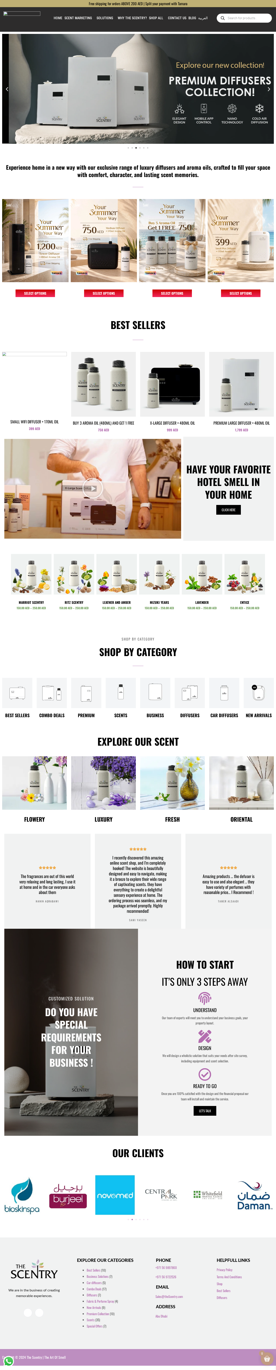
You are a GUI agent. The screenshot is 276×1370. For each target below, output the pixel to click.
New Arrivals (259, 715)
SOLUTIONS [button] (105, 18)
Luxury (104, 819)
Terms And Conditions (229, 1276)
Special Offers (95, 1326)
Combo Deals (51, 715)
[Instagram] (39, 1312)
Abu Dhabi (161, 1316)
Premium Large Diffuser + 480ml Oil (241, 423)
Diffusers (189, 715)
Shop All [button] (156, 18)
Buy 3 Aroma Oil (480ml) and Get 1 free (103, 423)
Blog (192, 18)
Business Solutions (98, 1276)
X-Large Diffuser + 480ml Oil (172, 423)
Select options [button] (35, 293)
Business (155, 715)
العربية (203, 18)
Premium (86, 715)
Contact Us (177, 18)
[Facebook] (28, 1312)
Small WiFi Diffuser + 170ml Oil (34, 421)
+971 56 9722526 (165, 1276)
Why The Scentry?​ (132, 18)
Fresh (172, 819)
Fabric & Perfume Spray (100, 1301)
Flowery (34, 819)
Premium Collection (98, 1313)
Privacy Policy (224, 1269)
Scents (120, 715)
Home (58, 18)
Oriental (242, 819)
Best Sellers (17, 715)
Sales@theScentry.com (169, 1296)
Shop (220, 1283)
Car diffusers (224, 715)
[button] (7, 89)
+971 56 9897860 (166, 1267)
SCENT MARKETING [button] (78, 18)
